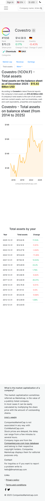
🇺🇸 (20, 2)
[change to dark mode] (40, 2)
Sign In (10, 2)
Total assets (7, 66)
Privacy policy (12, 480)
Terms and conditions (16, 485)
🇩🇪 (30, 37)
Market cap (7, 62)
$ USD (32, 2)
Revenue (20, 62)
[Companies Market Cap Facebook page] (5, 490)
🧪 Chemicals (9, 51)
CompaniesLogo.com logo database (21, 443)
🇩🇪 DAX (22, 51)
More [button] (19, 66)
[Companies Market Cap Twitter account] (9, 490)
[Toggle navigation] (6, 8)
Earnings (31, 62)
